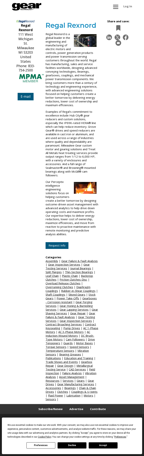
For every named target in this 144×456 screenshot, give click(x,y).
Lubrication (73, 395)
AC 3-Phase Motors (71, 332)
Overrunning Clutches (59, 287)
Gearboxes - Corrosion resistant (71, 300)
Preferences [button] (120, 437)
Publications (53, 358)
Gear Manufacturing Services (75, 384)
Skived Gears (76, 294)
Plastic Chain (70, 276)
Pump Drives (71, 328)
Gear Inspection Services (64, 264)
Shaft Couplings (55, 294)
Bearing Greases (70, 354)
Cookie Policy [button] (44, 437)
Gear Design (65, 365)
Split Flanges (54, 272)
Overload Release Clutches (63, 283)
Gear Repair (78, 313)
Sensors (51, 399)
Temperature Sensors (60, 350)
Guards (68, 343)
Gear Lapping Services (74, 309)
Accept (103, 445)
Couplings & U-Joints (84, 392)
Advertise (76, 409)
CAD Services (77, 369)
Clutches (62, 392)
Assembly (52, 261)
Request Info (57, 245)
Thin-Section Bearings (79, 272)
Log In (127, 6)
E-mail (26, 96)
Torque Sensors (56, 347)
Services (68, 380)
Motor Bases (84, 343)
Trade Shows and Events (62, 362)
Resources (52, 380)
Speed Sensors (79, 347)
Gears (81, 380)
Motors (88, 395)
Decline (72, 445)
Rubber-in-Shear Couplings (78, 291)
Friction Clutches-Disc (73, 279)
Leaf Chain (52, 276)
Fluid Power (55, 395)
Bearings (70, 388)
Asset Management (71, 377)
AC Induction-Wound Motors (68, 333)
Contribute (98, 409)
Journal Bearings (80, 268)
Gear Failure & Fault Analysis (79, 261)
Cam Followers (75, 339)
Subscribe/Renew (50, 409)
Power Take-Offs (68, 298)
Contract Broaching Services (64, 324)
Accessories (53, 388)
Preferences (41, 445)
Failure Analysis (72, 373)
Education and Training (78, 358)
